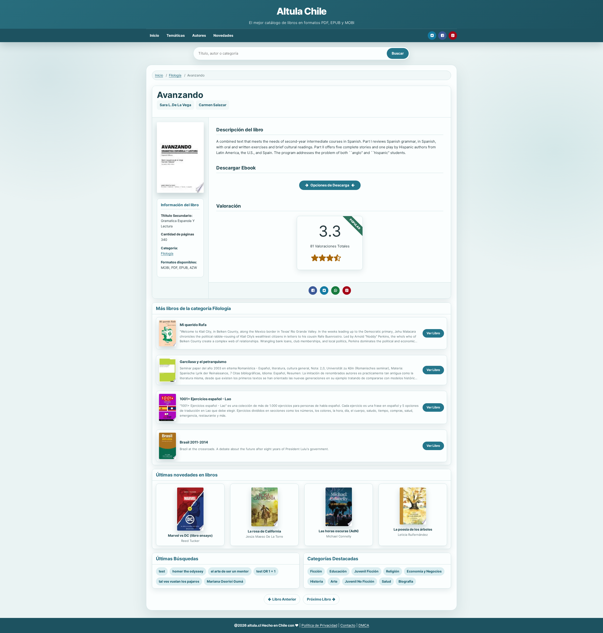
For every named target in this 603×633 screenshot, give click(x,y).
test (162, 571)
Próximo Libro (319, 599)
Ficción (316, 571)
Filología (175, 75)
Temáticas (176, 35)
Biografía (406, 581)
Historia (316, 581)
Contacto (347, 625)
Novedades (223, 35)
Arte (333, 581)
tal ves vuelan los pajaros (179, 581)
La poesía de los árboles (413, 529)
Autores (199, 35)
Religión (392, 571)
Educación (338, 571)
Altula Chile (302, 11)
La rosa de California (264, 531)
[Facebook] (442, 35)
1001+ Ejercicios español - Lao (205, 399)
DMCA (364, 625)
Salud (386, 581)
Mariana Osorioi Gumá (225, 581)
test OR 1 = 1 (266, 571)
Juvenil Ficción (366, 571)
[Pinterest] (452, 35)
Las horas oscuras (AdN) (339, 531)
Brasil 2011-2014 (194, 442)
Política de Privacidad (319, 625)
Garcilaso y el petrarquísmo (203, 361)
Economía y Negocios (424, 571)
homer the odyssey (187, 571)
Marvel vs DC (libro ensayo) (190, 535)
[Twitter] (432, 35)
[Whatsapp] (335, 290)
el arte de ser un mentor (230, 571)
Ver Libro (433, 333)
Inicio (154, 35)
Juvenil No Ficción (359, 581)
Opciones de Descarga (329, 185)
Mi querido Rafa (193, 325)
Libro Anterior (284, 599)
